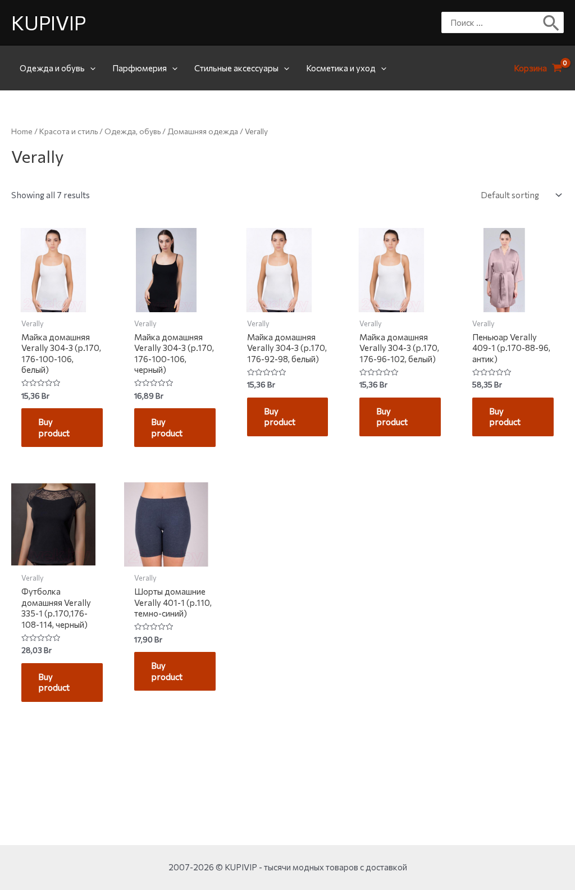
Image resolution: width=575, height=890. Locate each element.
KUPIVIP (48, 22)
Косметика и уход (341, 68)
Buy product (54, 427)
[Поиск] (551, 22)
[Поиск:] (494, 22)
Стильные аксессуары (236, 68)
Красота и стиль (68, 131)
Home (22, 131)
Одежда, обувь (132, 131)
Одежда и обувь (52, 68)
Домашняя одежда (202, 131)
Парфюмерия (139, 68)
